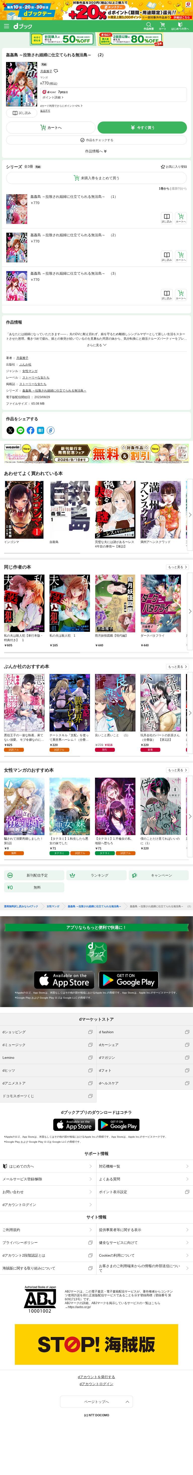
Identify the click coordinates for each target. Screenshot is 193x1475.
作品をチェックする (99, 140)
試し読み (25, 113)
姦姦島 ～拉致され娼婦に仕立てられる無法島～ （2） (74, 235)
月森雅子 (46, 71)
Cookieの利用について (117, 1255)
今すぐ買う (146, 128)
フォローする (55, 71)
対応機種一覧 (109, 1166)
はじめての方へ (21, 1166)
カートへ (54, 128)
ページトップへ (96, 1402)
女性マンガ (29, 371)
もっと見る (175, 567)
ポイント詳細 (51, 97)
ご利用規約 (11, 1230)
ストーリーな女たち (36, 377)
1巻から (164, 188)
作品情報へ (94, 151)
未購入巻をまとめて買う (100, 178)
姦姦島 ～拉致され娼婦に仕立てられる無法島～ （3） (74, 273)
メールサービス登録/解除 (22, 1179)
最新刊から (179, 188)
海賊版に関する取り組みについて (29, 1268)
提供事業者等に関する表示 (120, 1230)
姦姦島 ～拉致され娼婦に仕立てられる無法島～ (54, 390)
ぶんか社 (25, 364)
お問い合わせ (13, 1192)
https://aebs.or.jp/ (79, 1307)
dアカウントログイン (19, 1205)
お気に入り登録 (176, 166)
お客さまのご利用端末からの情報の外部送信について (139, 1268)
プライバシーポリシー (20, 1243)
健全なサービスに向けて (118, 1243)
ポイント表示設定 (113, 1192)
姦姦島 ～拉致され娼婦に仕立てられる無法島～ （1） (74, 197)
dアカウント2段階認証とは (24, 1255)
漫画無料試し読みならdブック (21, 906)
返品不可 (45, 110)
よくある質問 (109, 1179)
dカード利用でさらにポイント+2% (60, 105)
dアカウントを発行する (96, 1377)
